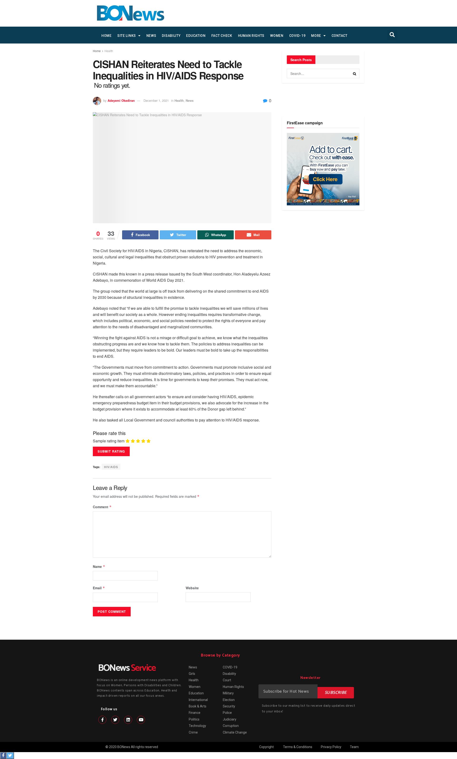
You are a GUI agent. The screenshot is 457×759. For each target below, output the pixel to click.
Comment (102, 506)
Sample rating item (108, 441)
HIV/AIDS (111, 467)
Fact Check (221, 36)
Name (99, 566)
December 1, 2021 (156, 100)
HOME (106, 36)
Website (192, 587)
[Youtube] (141, 720)
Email (99, 587)
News (151, 36)
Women (276, 36)
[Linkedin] (128, 720)
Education (195, 36)
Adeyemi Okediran (121, 100)
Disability (171, 36)
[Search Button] (354, 73)
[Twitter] (115, 720)
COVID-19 (297, 36)
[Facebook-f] (102, 720)
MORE (316, 36)
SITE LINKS (126, 36)
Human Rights (251, 36)
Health (108, 51)
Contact (340, 36)
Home (97, 51)
